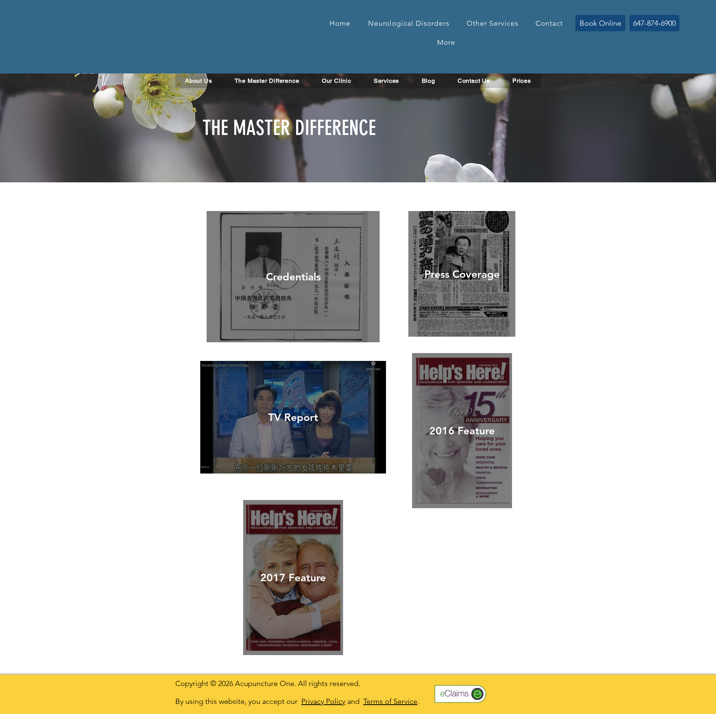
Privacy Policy (323, 701)
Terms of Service (390, 701)
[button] (408, 23)
